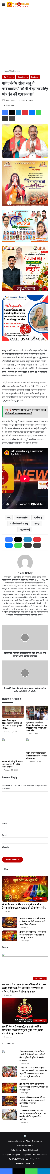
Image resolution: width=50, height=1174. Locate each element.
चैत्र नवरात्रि (22, 517)
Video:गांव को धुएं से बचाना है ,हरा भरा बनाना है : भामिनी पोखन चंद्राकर (12, 764)
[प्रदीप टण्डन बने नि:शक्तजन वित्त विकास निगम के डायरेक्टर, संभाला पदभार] (37, 744)
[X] (12, 112)
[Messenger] (32, 112)
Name (5, 823)
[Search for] (46, 5)
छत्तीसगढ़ (38, 517)
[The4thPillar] (18, 4)
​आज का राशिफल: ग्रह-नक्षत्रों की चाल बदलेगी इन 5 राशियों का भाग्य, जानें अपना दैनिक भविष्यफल (32, 921)
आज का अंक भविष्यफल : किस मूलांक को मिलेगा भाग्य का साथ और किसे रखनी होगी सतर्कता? (32, 934)
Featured (34, 77)
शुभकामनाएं (25, 529)
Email (5, 835)
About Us (20, 1163)
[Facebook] (5, 112)
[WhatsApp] (38, 112)
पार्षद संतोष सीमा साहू (19, 523)
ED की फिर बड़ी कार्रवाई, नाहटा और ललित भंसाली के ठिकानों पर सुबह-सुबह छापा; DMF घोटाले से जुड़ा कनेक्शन (22, 1030)
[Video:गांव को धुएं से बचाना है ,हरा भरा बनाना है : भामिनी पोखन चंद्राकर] (13, 748)
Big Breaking (15, 71)
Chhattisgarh (23, 77)
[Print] (12, 118)
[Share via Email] (5, 118)
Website (5, 847)
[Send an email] (16, 101)
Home (6, 71)
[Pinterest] (25, 112)
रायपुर (37, 523)
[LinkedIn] (18, 112)
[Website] (25, 619)
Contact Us (29, 1163)
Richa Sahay (10, 101)
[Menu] (3, 5)
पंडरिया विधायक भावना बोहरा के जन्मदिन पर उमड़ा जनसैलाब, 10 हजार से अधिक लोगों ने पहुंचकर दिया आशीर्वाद (32, 1115)
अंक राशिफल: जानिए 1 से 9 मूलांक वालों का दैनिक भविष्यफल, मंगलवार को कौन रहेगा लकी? (24, 906)
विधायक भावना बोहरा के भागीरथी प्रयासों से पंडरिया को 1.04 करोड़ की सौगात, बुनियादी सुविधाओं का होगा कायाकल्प (32, 1056)
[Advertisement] (25, 41)
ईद (9, 517)
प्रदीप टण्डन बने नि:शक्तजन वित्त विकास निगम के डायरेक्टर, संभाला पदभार (36, 755)
